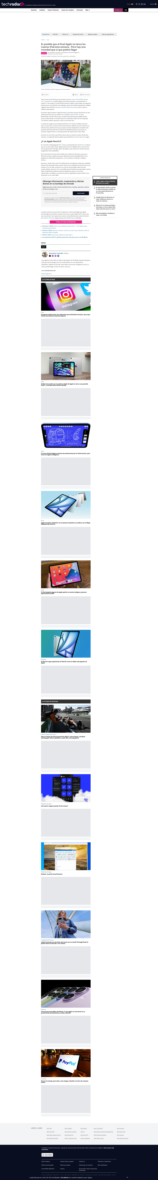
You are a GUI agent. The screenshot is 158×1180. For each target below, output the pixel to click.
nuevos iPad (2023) (77, 99)
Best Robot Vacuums (122, 1138)
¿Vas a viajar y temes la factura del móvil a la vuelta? (105, 182)
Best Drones (120, 1135)
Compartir (46, 94)
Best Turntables (98, 1128)
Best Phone (84, 1128)
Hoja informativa (86, 94)
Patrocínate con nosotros (86, 1165)
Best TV (83, 1132)
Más (87, 10)
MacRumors (81, 145)
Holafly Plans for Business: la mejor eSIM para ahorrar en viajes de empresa (105, 199)
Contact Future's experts (67, 1161)
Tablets (43, 39)
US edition (65, 1178)
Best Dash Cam (121, 1132)
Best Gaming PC (69, 1135)
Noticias (34, 10)
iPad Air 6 (50, 101)
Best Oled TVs (84, 1135)
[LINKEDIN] (55, 256)
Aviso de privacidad (49, 199)
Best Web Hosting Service (54, 1135)
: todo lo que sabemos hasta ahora (57, 235)
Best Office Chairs (99, 1138)
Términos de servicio (65, 198)
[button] (153, 4)
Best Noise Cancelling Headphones (103, 1132)
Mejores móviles (92, 34)
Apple (53, 114)
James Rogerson (75, 52)
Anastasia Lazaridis (55, 52)
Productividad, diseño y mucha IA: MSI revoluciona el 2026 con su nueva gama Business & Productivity (106, 190)
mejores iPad (47, 218)
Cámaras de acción (78, 34)
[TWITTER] (50, 256)
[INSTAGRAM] (53, 256)
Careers (62, 1168)
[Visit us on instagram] (142, 4)
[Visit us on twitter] (139, 4)
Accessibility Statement (47, 1168)
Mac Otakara (63, 145)
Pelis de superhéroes (108, 34)
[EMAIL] (58, 256)
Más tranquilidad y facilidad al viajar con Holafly (105, 214)
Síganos (76, 94)
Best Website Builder (52, 1138)
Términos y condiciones (104, 1161)
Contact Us (82, 1161)
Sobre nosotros (45, 1161)
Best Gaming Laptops (70, 1132)
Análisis (42, 10)
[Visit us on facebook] (137, 4)
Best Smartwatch (85, 1138)
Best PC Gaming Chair (71, 1138)
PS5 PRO (55, 34)
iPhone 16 (65, 34)
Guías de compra (67, 10)
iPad (48, 39)
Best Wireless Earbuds (100, 1135)
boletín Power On (75, 114)
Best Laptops (68, 1128)
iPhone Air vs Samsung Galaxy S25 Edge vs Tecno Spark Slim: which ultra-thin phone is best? (106, 207)
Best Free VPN (50, 1132)
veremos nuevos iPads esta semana (67, 107)
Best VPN (49, 1128)
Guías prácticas (53, 10)
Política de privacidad (47, 1165)
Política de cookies (65, 1165)
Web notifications (102, 1165)
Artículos (79, 10)
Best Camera (120, 1128)
